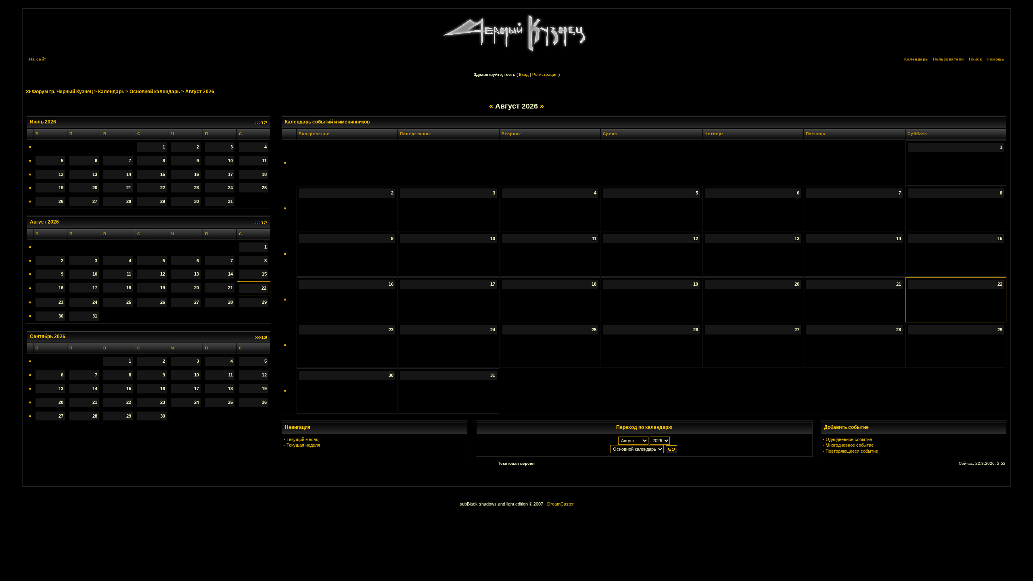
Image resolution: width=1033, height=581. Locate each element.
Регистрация (544, 74)
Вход (524, 74)
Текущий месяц (302, 439)
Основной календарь (155, 91)
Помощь (995, 59)
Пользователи (948, 59)
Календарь (916, 59)
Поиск (975, 59)
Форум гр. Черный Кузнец (62, 91)
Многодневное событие (850, 445)
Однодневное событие (849, 439)
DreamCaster (560, 504)
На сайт (37, 59)
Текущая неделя (303, 445)
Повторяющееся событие (852, 451)
